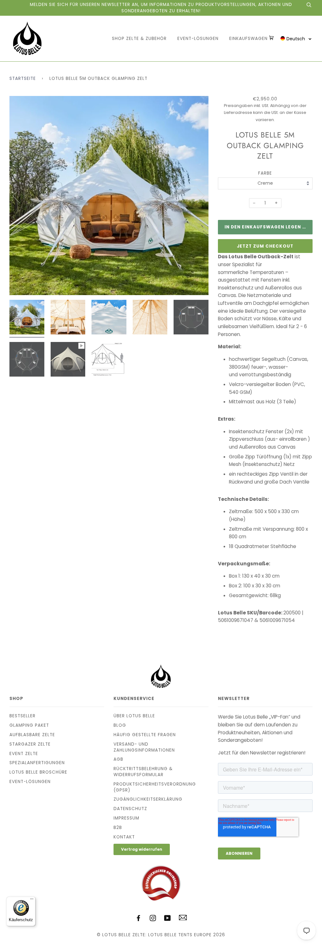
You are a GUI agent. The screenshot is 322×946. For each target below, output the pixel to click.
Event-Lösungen (198, 39)
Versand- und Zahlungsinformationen (144, 747)
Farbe (265, 173)
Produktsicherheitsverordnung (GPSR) (155, 787)
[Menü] (32, 900)
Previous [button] (20, 195)
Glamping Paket (29, 725)
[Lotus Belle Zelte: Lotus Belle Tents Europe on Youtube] (167, 919)
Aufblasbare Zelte (32, 735)
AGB (118, 759)
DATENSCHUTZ (130, 809)
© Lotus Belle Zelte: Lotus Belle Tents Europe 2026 (161, 935)
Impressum (126, 818)
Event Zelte (23, 754)
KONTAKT (124, 837)
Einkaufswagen (249, 39)
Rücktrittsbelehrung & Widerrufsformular (143, 772)
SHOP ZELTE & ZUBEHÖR (139, 39)
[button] (296, 38)
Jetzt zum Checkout (265, 246)
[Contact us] (183, 919)
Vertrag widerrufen (141, 849)
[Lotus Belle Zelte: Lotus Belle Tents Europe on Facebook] (138, 919)
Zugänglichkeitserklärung (148, 799)
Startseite (22, 78)
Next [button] (197, 195)
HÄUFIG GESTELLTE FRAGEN (145, 735)
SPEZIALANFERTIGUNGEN (37, 763)
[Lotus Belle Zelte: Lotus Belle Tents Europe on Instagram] (153, 919)
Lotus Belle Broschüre (38, 772)
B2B (118, 828)
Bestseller (22, 716)
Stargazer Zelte (30, 744)
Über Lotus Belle (134, 716)
